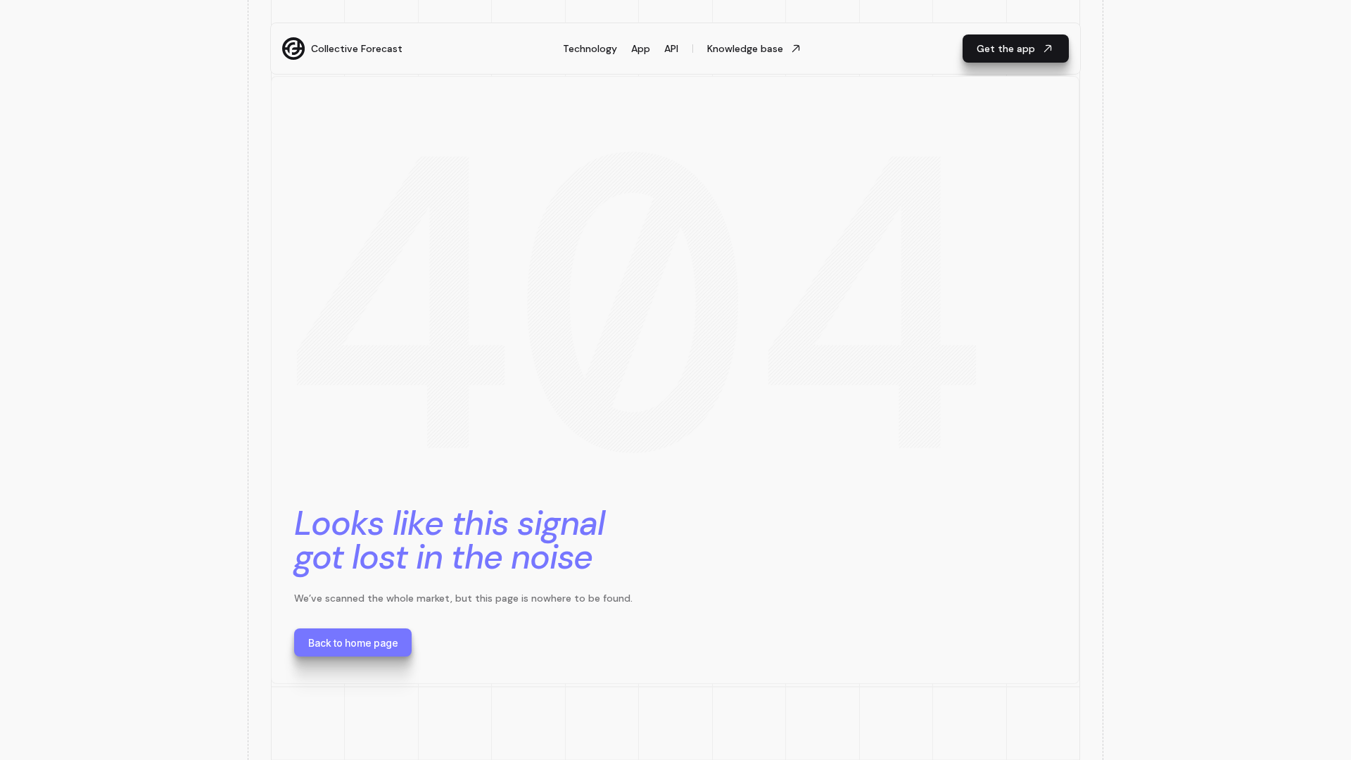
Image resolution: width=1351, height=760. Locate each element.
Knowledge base (745, 48)
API (671, 48)
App (640, 48)
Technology (590, 48)
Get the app (1006, 48)
